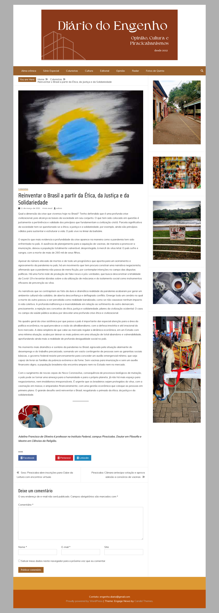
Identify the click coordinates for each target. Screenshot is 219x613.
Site (106, 547)
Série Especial (51, 70)
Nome (22, 547)
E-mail (65, 547)
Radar (135, 70)
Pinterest (65, 457)
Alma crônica (28, 70)
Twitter (46, 457)
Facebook (28, 457)
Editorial (104, 70)
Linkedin (84, 457)
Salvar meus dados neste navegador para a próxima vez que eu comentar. (63, 560)
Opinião (120, 70)
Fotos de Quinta (155, 70)
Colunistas (72, 70)
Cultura (89, 70)
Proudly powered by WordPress (84, 601)
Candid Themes (144, 601)
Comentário (25, 504)
